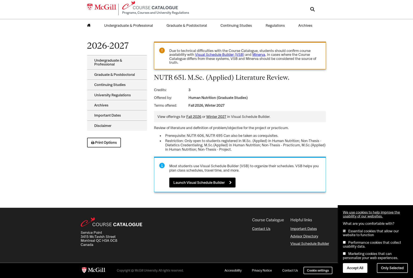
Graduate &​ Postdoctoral (114, 74)
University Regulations (112, 95)
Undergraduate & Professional (128, 25)
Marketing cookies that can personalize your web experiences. (370, 255)
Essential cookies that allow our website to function (371, 233)
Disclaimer (102, 125)
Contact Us (261, 228)
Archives (305, 25)
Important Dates (107, 115)
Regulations (275, 25)
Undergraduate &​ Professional (108, 62)
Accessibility (233, 270)
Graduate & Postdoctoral (186, 25)
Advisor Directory (304, 236)
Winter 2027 (216, 116)
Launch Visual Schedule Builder (199, 182)
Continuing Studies (236, 25)
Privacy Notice (262, 270)
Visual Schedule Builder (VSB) (219, 54)
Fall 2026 (193, 116)
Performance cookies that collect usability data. (372, 244)
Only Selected (392, 268)
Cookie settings (318, 270)
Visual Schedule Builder (309, 243)
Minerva (258, 54)
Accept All (355, 268)
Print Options (105, 142)
